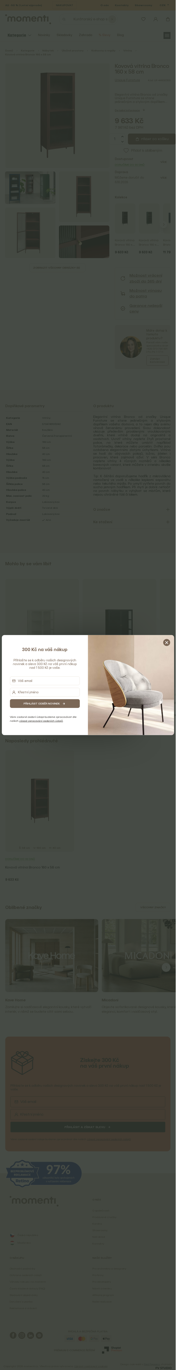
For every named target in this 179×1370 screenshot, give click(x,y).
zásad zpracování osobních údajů (41, 720)
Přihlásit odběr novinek (42, 703)
